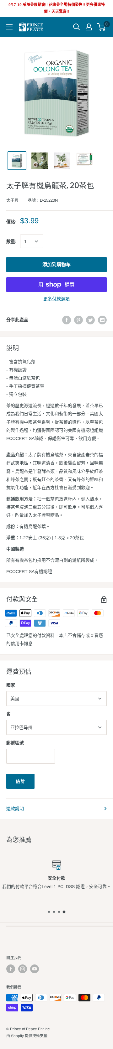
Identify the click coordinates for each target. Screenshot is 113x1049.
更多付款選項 (56, 298)
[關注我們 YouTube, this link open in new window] (34, 968)
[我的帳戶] (89, 26)
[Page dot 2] (54, 912)
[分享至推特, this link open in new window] (90, 319)
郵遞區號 (15, 742)
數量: (11, 241)
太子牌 (12, 200)
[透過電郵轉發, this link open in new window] (102, 319)
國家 (10, 685)
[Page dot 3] (59, 912)
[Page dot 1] (49, 912)
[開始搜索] (76, 26)
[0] (101, 27)
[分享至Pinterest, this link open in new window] (78, 319)
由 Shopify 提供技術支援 (26, 1036)
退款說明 (15, 808)
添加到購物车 (56, 264)
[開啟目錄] (9, 26)
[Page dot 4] (64, 912)
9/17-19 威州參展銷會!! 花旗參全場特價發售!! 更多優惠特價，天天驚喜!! (56, 8)
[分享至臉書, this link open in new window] (66, 319)
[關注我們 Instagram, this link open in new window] (22, 968)
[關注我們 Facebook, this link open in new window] (10, 968)
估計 (20, 781)
